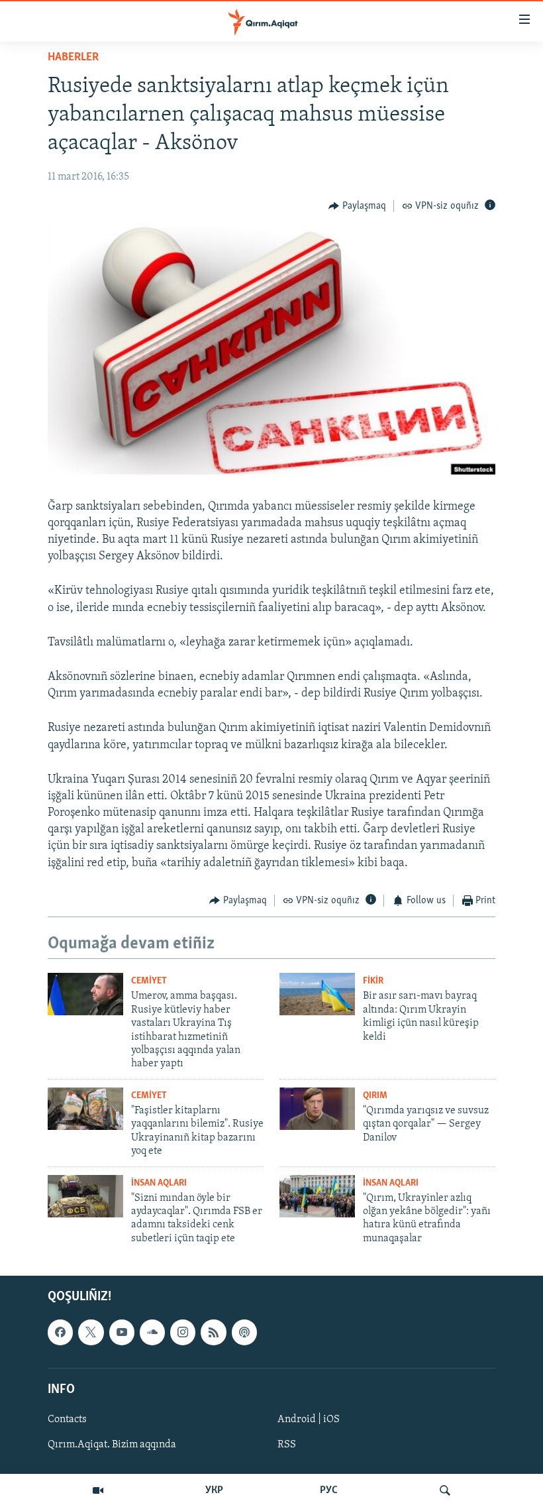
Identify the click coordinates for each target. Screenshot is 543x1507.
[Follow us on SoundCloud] (152, 1332)
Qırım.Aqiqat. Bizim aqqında (112, 1444)
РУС (329, 1490)
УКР (214, 1490)
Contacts (67, 1419)
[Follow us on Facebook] (60, 1332)
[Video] (98, 1490)
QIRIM (375, 1096)
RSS (286, 1444)
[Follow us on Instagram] (182, 1332)
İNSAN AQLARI (159, 1183)
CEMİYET (149, 981)
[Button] (357, 206)
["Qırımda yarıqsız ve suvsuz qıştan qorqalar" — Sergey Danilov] (317, 1109)
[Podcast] (244, 1332)
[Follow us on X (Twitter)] (90, 1332)
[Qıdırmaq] (445, 1490)
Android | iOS (308, 1419)
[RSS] (213, 1332)
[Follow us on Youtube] (121, 1332)
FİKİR (373, 981)
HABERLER (73, 58)
